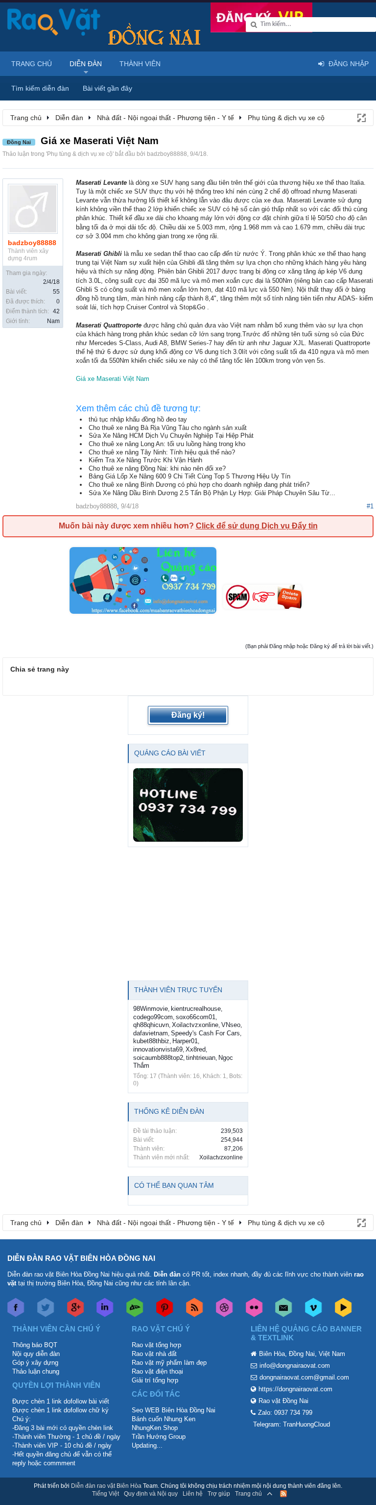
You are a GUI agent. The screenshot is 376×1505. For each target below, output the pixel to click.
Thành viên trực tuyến (178, 990)
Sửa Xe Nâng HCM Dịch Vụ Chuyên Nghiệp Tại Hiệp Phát (171, 435)
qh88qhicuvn (151, 1024)
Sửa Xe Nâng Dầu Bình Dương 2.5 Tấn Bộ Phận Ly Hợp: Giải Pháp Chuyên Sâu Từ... (212, 493)
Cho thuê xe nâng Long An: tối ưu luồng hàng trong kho (167, 444)
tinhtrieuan (200, 1057)
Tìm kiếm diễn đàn (40, 88)
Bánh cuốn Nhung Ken (163, 1419)
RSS (283, 1493)
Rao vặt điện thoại (157, 1371)
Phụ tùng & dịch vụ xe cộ (80, 153)
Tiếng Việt (105, 1493)
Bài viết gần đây (107, 88)
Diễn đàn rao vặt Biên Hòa (106, 1485)
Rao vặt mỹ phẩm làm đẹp (169, 1362)
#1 (370, 506)
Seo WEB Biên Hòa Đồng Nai (173, 1410)
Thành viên (140, 64)
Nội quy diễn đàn (36, 1353)
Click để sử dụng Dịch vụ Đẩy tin (257, 526)
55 (56, 291)
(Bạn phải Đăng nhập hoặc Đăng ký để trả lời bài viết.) (309, 646)
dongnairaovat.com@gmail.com (304, 1377)
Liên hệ (193, 1493)
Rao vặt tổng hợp (156, 1345)
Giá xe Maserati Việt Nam (112, 378)
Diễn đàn (86, 64)
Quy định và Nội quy (151, 1493)
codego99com (153, 1017)
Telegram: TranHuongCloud (291, 1424)
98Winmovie (150, 1008)
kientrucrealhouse (196, 1008)
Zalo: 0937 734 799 (285, 1412)
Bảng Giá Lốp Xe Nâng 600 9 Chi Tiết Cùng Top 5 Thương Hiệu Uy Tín (189, 476)
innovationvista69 (158, 1049)
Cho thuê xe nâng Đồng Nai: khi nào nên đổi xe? (157, 468)
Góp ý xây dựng (35, 1362)
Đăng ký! (188, 715)
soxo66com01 (195, 1017)
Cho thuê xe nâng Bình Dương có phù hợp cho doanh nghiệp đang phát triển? (199, 484)
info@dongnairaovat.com (294, 1365)
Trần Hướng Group (159, 1436)
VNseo (230, 1024)
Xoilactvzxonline (195, 1024)
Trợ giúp (219, 1493)
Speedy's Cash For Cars (205, 1033)
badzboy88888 (167, 153)
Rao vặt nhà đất (154, 1353)
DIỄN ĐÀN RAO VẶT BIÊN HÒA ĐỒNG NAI (81, 1258)
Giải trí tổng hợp (155, 1380)
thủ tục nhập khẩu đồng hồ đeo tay (138, 419)
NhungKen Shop (155, 1427)
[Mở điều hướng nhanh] (361, 117)
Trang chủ (31, 64)
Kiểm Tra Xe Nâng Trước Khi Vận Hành (145, 460)
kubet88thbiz (151, 1041)
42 (56, 311)
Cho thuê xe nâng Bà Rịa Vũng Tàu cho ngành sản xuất (168, 427)
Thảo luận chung (35, 1371)
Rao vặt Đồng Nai (283, 1401)
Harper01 (185, 1041)
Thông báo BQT (34, 1345)
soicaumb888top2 (158, 1057)
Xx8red (196, 1049)
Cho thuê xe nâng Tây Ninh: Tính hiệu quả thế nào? (162, 452)
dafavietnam (150, 1033)
